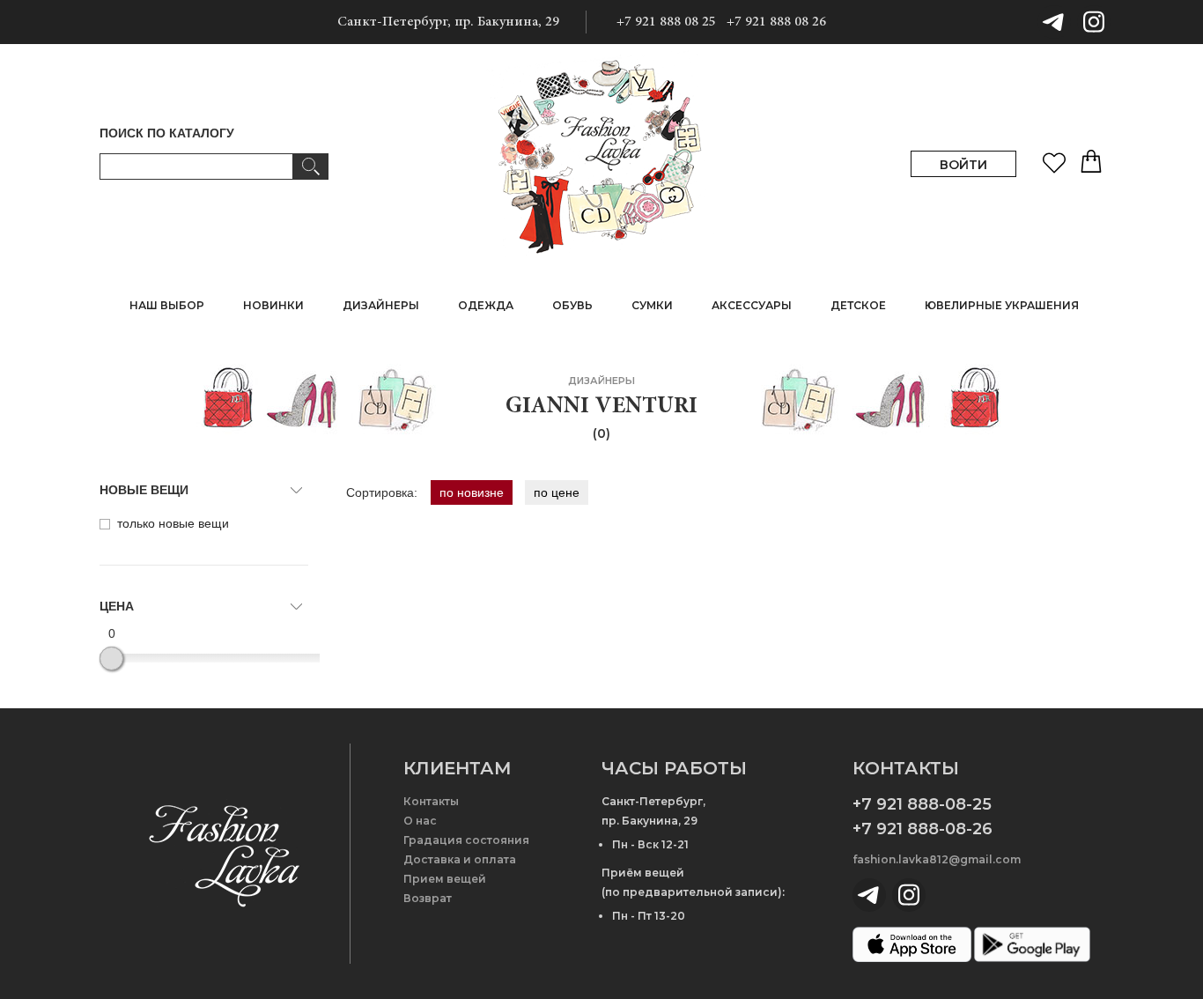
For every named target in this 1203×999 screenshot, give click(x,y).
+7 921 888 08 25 (666, 22)
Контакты (431, 801)
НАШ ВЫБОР (166, 305)
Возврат (427, 898)
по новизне (471, 492)
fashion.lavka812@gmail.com (936, 859)
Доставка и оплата (459, 859)
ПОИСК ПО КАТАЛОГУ (167, 133)
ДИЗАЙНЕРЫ (381, 305)
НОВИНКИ (273, 305)
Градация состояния (466, 840)
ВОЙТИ (963, 165)
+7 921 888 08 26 (776, 22)
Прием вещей (444, 878)
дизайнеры (601, 380)
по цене (556, 492)
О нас (420, 820)
